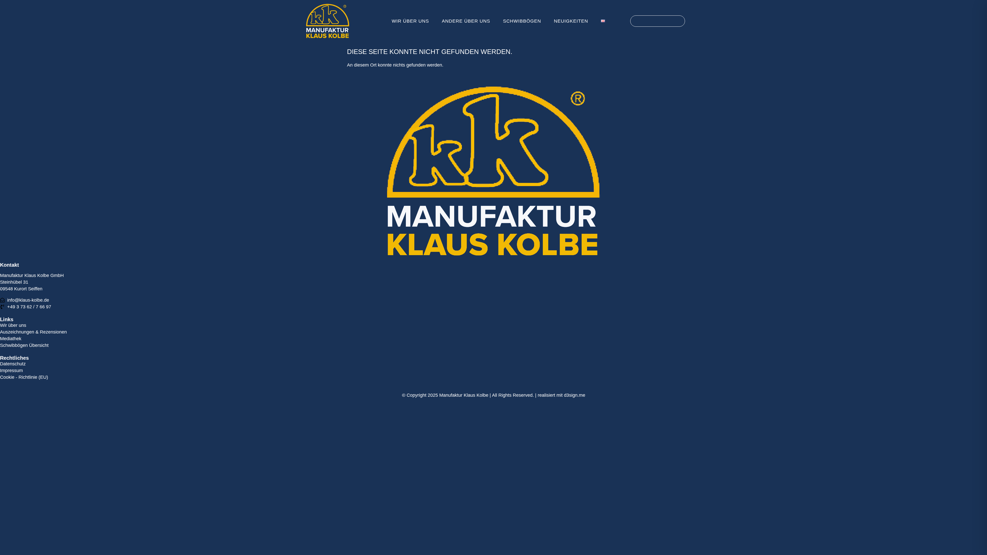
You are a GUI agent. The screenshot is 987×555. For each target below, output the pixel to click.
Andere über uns (466, 21)
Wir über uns (410, 21)
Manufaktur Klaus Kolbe (463, 395)
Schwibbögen (522, 21)
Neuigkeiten (571, 21)
